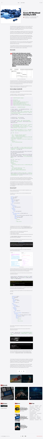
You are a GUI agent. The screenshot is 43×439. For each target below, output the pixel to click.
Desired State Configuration (33, 413)
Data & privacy (23, 2)
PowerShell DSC (35, 409)
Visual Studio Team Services (33, 418)
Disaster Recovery (32, 419)
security (36, 414)
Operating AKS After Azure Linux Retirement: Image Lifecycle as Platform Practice (24, 418)
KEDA (39, 409)
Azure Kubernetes (39, 413)
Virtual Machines (31, 414)
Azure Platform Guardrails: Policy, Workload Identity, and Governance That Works (24, 409)
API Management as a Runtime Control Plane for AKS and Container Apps (23, 426)
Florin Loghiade (22, 428)
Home (18, 2)
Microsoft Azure (36, 405)
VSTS (40, 419)
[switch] (41, 2)
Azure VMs (31, 409)
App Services (38, 418)
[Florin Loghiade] (24, 17)
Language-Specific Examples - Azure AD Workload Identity (23, 352)
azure (30, 405)
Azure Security (36, 419)
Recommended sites (39, 436)
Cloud (40, 405)
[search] (40, 2)
